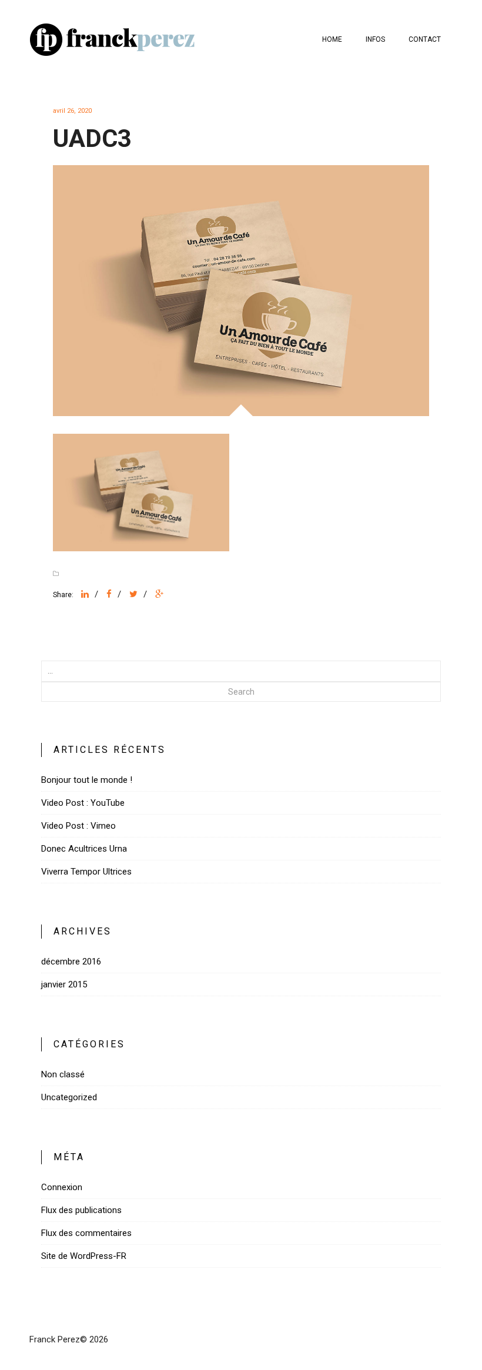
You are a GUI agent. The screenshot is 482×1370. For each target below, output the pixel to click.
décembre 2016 (71, 961)
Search (241, 691)
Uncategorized (69, 1097)
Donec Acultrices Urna (84, 848)
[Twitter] (133, 594)
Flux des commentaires (86, 1233)
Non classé (63, 1074)
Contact (425, 39)
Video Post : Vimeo (78, 825)
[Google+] (159, 594)
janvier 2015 (64, 984)
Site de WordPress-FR (83, 1256)
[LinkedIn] (85, 594)
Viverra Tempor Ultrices (86, 871)
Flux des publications (81, 1210)
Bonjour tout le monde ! (86, 780)
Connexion (61, 1187)
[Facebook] (109, 594)
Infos (375, 39)
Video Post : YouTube (83, 803)
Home (332, 39)
